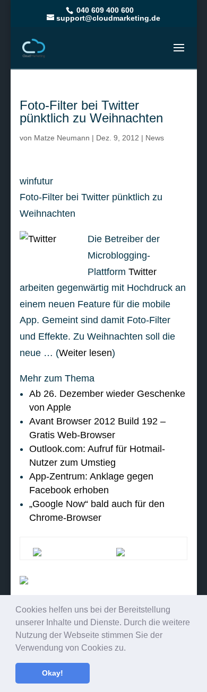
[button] (129, 648)
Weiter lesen (85, 353)
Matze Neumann (62, 138)
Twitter (142, 272)
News (154, 138)
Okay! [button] (52, 673)
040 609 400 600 (104, 10)
